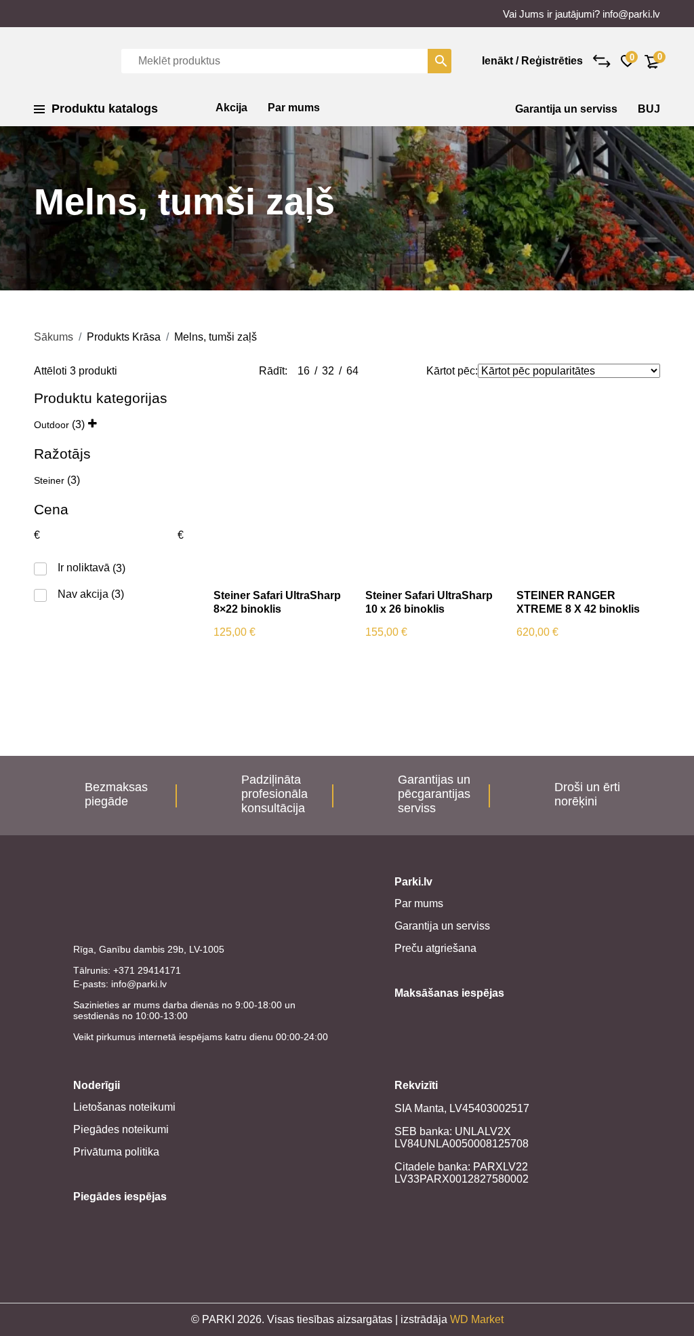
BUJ (649, 109)
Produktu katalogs (105, 108)
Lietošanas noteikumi (124, 1107)
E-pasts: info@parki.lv (120, 983)
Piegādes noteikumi (121, 1129)
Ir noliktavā (84, 567)
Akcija (231, 107)
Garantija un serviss (566, 109)
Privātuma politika (116, 1152)
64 (352, 371)
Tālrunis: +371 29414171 (127, 970)
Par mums (294, 107)
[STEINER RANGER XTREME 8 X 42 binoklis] (582, 484)
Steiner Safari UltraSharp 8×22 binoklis (277, 602)
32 (328, 371)
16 (304, 371)
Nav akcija (83, 594)
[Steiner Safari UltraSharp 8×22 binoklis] (279, 484)
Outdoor (51, 424)
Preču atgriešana (435, 948)
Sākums (53, 337)
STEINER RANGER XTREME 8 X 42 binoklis (578, 602)
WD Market (477, 1319)
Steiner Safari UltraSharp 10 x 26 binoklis (429, 602)
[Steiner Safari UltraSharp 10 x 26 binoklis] (431, 484)
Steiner (49, 480)
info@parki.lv (631, 14)
